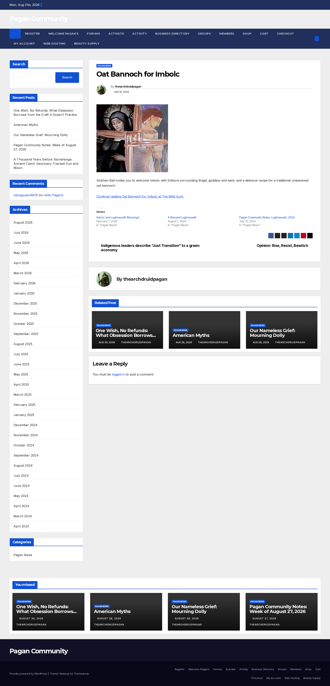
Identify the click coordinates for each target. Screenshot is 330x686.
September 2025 (26, 334)
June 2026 (22, 243)
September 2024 (26, 455)
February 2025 (25, 405)
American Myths (26, 125)
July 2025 (21, 354)
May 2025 (21, 374)
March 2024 (23, 516)
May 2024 (21, 496)
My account (24, 43)
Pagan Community (39, 19)
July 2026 (21, 232)
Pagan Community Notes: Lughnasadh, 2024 (267, 217)
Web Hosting (54, 43)
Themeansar (81, 673)
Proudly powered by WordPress (29, 673)
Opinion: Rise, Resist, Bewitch (282, 245)
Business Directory (172, 33)
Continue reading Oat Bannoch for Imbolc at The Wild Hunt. (140, 196)
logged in (118, 374)
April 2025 (21, 384)
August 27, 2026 (264, 618)
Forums (93, 33)
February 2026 (25, 283)
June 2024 (22, 486)
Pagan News (23, 555)
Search (19, 64)
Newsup (64, 673)
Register (32, 33)
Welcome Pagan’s (63, 33)
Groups (204, 33)
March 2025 (23, 395)
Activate (116, 33)
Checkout (285, 33)
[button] (310, 39)
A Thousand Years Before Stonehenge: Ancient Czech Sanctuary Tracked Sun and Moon (46, 163)
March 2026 (23, 273)
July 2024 (21, 476)
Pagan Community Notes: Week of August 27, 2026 (278, 609)
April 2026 (21, 263)
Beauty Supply (86, 43)
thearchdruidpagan (128, 86)
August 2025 (23, 344)
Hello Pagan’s (53, 195)
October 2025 (24, 324)
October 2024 (24, 445)
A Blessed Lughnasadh (182, 217)
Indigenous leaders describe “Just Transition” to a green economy (150, 247)
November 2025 (26, 313)
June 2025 (21, 364)
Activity (139, 33)
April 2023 (21, 526)
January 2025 (24, 415)
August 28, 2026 (109, 618)
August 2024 (23, 465)
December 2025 (25, 303)
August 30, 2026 (31, 618)
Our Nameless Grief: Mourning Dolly (41, 135)
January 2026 (24, 293)
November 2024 (26, 435)
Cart (264, 33)
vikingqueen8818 (26, 195)
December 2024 (26, 425)
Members (226, 33)
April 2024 (21, 506)
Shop (247, 33)
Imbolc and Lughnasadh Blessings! (117, 217)
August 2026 (23, 222)
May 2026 (21, 253)
